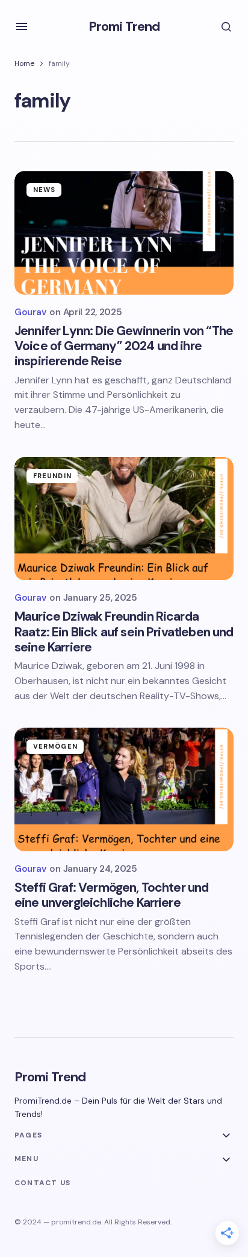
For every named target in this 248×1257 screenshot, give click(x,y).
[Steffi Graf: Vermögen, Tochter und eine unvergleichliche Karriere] (124, 789)
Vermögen (55, 746)
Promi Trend (124, 26)
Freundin (52, 476)
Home (24, 63)
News (44, 189)
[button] (21, 26)
